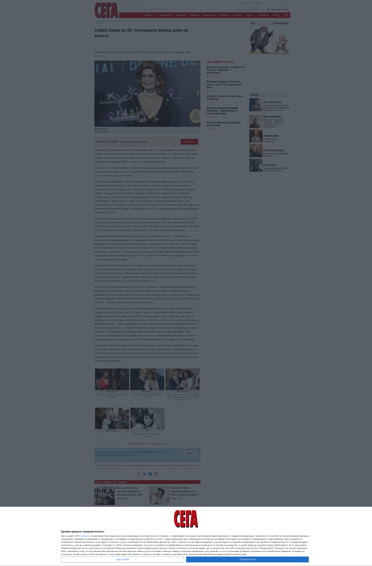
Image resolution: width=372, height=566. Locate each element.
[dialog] (186, 536)
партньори (85, 536)
